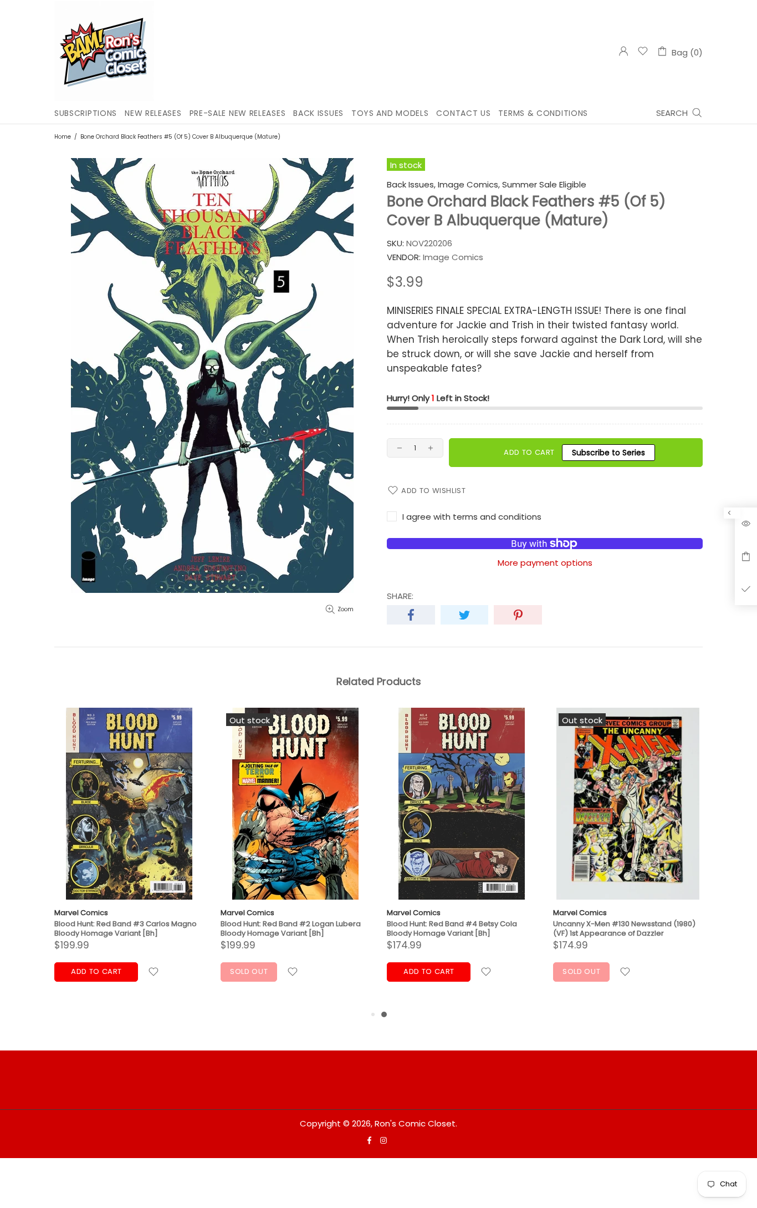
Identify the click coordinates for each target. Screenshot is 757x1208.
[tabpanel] (461, 858)
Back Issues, (411, 184)
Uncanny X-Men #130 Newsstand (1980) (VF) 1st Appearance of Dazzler (624, 928)
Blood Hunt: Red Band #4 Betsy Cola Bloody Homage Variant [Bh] (452, 928)
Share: (400, 596)
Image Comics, (469, 184)
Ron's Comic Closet (104, 51)
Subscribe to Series (608, 452)
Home (62, 137)
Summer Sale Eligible (544, 184)
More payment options (545, 563)
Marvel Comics (81, 912)
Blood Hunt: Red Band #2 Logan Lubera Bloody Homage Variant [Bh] (291, 928)
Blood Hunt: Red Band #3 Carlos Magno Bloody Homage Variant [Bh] (125, 928)
